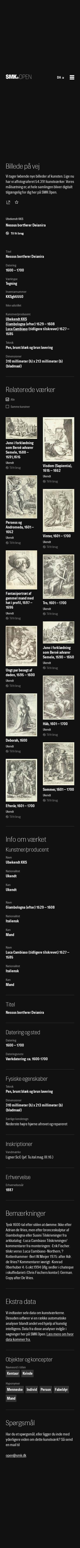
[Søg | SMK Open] (18, 77)
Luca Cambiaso (17, 329)
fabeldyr (61, 1389)
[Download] (9, 202)
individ (32, 1389)
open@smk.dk (16, 1455)
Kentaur (13, 1373)
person (46, 1389)
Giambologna (15, 324)
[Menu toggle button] (72, 77)
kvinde (28, 1373)
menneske (15, 1389)
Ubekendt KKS (16, 319)
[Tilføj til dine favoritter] (17, 202)
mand (11, 1398)
